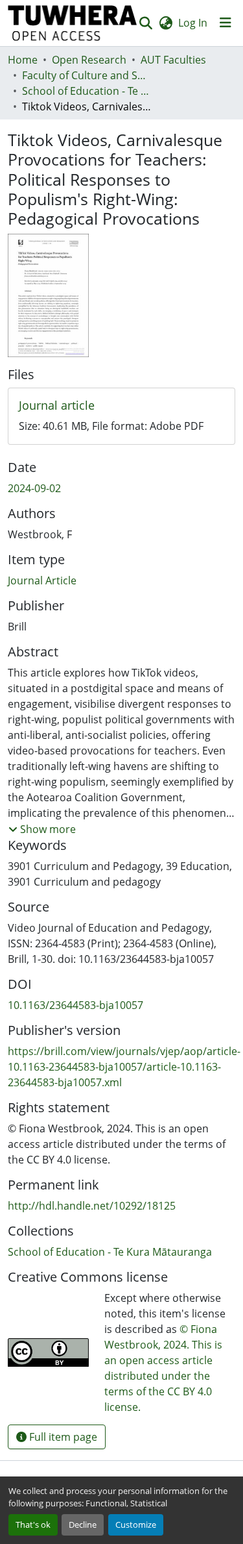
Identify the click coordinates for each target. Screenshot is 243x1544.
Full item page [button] (62, 1437)
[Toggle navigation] (225, 22)
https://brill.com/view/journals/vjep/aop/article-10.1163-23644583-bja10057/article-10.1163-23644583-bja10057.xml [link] (124, 1067)
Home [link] (23, 60)
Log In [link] (192, 23)
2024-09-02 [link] (34, 488)
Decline (83, 1524)
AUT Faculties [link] (173, 60)
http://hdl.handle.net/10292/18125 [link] (92, 1206)
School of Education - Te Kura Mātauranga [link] (87, 91)
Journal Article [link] (42, 580)
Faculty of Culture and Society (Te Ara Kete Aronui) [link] (87, 75)
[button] (72, 23)
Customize (135, 1524)
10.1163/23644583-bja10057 (75, 1005)
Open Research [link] (89, 60)
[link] (121, 406)
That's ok (33, 1524)
